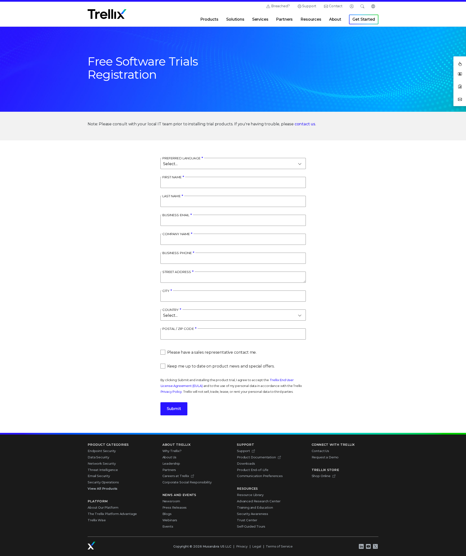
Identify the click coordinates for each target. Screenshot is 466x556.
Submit (174, 408)
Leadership (171, 463)
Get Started (363, 19)
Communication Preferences (260, 476)
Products (209, 19)
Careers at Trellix (175, 476)
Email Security (99, 476)
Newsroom (171, 501)
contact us (305, 124)
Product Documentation (256, 457)
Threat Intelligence (103, 470)
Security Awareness (252, 514)
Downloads (246, 463)
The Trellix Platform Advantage (112, 514)
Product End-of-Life (252, 470)
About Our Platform (103, 507)
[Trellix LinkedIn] (361, 546)
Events (167, 526)
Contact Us (320, 451)
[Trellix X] (375, 546)
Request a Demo (325, 457)
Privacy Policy (171, 391)
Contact (335, 6)
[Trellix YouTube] (368, 546)
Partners (284, 19)
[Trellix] (91, 545)
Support (309, 6)
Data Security (98, 457)
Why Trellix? (172, 451)
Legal (256, 546)
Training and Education (255, 507)
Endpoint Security (102, 451)
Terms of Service (279, 546)
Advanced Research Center (259, 501)
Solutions (235, 19)
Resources (310, 19)
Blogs (167, 514)
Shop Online (321, 476)
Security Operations (103, 482)
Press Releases (174, 507)
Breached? (280, 6)
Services (260, 19)
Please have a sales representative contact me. (212, 352)
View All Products (102, 488)
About (335, 19)
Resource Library (250, 495)
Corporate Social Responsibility (187, 482)
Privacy (242, 546)
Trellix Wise (97, 520)
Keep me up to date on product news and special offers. (221, 366)
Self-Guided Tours (251, 526)
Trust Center (247, 520)
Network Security (102, 463)
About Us (169, 457)
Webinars (169, 520)
